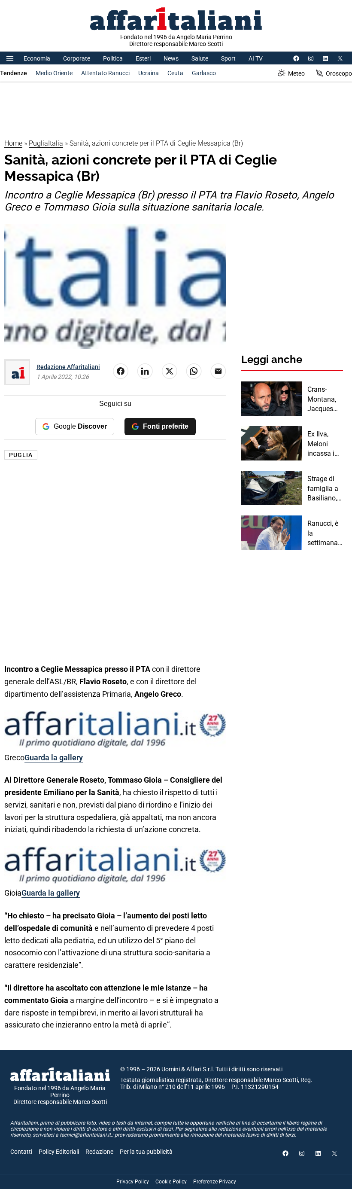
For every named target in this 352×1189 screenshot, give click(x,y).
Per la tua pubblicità (146, 1151)
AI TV (256, 58)
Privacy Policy (132, 1182)
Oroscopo (339, 73)
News (171, 58)
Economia (37, 58)
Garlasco (204, 73)
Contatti (21, 1151)
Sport (228, 58)
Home (13, 143)
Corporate (76, 58)
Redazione (99, 1151)
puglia (21, 454)
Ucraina (148, 73)
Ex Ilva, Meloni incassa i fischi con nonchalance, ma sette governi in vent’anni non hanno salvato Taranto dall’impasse (325, 444)
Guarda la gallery (53, 757)
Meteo (296, 73)
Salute (199, 58)
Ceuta (175, 73)
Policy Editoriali (59, 1151)
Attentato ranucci (105, 73)
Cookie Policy (171, 1182)
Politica (113, 58)
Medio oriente (54, 73)
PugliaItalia (46, 143)
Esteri (143, 58)
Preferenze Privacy (214, 1182)
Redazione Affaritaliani (68, 366)
